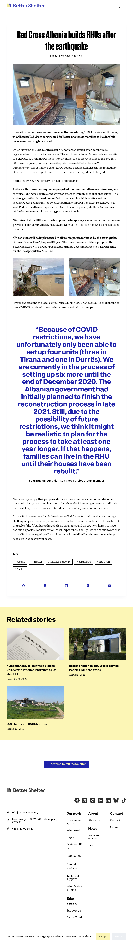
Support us (73, 910)
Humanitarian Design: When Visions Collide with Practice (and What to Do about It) (31, 670)
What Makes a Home (74, 888)
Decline (119, 936)
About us (94, 820)
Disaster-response (59, 561)
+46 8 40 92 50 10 (22, 828)
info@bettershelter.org (25, 812)
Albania (20, 561)
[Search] (118, 6)
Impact (71, 837)
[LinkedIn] (66, 585)
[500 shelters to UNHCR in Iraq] (35, 702)
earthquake (83, 561)
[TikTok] (123, 800)
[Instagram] (92, 800)
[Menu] (124, 6)
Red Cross (103, 561)
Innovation (73, 855)
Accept (102, 936)
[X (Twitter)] (45, 585)
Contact (115, 820)
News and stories (94, 837)
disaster (36, 561)
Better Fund (74, 917)
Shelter (20, 569)
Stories (78, 56)
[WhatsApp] (88, 585)
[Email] (109, 585)
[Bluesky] (116, 800)
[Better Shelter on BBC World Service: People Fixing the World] (97, 644)
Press (91, 845)
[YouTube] (100, 800)
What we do (73, 830)
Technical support (72, 877)
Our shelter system (73, 822)
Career (114, 827)
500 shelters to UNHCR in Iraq (27, 724)
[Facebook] (23, 585)
